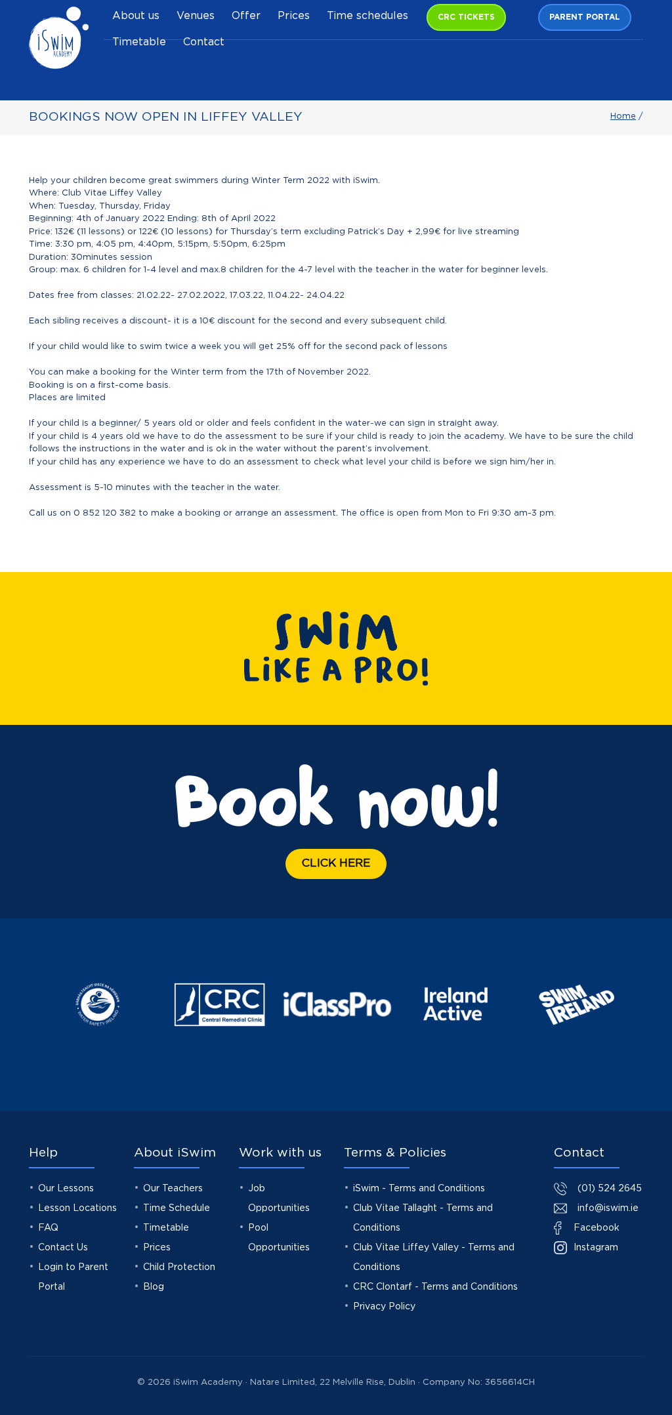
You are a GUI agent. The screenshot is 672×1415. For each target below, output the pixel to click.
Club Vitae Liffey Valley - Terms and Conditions (433, 1257)
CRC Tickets (466, 17)
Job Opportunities (279, 1198)
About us (135, 16)
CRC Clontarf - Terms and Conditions (435, 1287)
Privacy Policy (384, 1307)
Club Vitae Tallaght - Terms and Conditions (423, 1218)
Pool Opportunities (279, 1238)
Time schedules (367, 16)
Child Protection (179, 1267)
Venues (196, 16)
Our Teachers (173, 1189)
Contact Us (63, 1248)
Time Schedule (176, 1208)
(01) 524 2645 (610, 1189)
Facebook (595, 1228)
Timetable (139, 42)
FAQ (48, 1228)
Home (623, 116)
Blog (153, 1287)
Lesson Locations (77, 1208)
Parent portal (584, 17)
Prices (294, 16)
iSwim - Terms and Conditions (419, 1189)
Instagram (594, 1248)
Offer (246, 16)
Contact (203, 42)
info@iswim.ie (608, 1208)
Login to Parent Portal (73, 1277)
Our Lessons (66, 1189)
